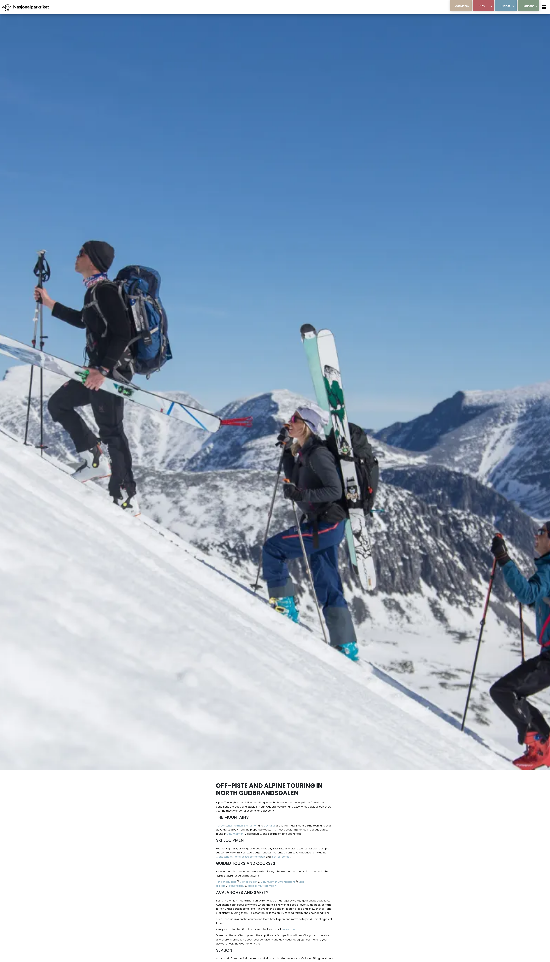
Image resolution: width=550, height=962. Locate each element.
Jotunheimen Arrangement (278, 882)
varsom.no (288, 929)
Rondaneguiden (226, 882)
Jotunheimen (235, 834)
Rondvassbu (241, 856)
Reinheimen (235, 825)
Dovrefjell (269, 825)
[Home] (26, 7)
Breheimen (250, 825)
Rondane (221, 825)
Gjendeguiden (248, 882)
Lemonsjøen (257, 856)
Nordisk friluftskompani (262, 886)
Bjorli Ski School (280, 856)
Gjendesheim (224, 856)
